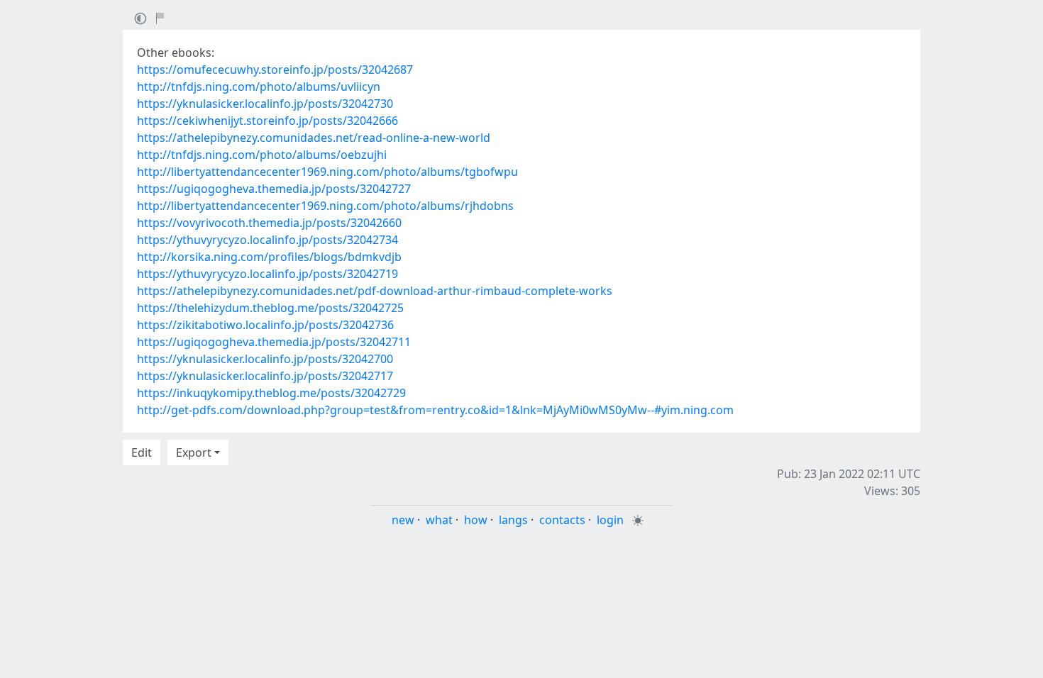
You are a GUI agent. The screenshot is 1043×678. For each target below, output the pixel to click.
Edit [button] (141, 452)
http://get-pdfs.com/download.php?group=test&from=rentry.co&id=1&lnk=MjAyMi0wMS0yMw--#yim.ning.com (435, 410)
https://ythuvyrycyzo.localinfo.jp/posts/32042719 (267, 274)
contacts (562, 520)
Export (193, 452)
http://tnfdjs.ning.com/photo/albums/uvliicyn (258, 86)
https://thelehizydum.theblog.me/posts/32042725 (270, 308)
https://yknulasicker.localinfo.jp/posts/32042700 (265, 359)
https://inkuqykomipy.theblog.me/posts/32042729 (271, 393)
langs (513, 520)
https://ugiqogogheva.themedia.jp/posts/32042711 (274, 342)
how (475, 520)
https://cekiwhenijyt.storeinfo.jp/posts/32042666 (267, 120)
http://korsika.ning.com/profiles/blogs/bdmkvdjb (269, 257)
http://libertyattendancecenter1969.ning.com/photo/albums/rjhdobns (325, 205)
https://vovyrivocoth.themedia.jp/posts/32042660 (269, 222)
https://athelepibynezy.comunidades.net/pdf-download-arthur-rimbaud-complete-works (374, 291)
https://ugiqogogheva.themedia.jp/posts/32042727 (274, 188)
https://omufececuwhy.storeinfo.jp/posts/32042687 (275, 69)
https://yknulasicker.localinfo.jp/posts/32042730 (265, 103)
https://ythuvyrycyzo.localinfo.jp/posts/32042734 (267, 240)
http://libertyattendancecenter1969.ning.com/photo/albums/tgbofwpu (327, 171)
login (610, 520)
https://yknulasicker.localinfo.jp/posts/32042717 (265, 376)
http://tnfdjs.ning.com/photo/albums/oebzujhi (262, 154)
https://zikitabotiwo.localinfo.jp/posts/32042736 (265, 325)
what (439, 520)
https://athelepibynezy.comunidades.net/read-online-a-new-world (313, 137)
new (403, 520)
